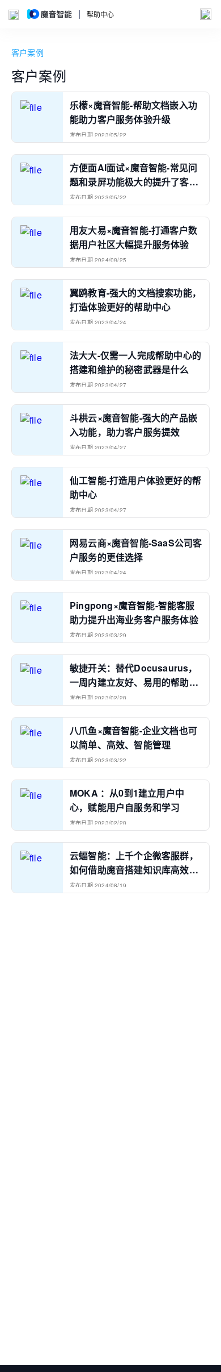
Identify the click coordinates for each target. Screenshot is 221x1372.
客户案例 (27, 52)
